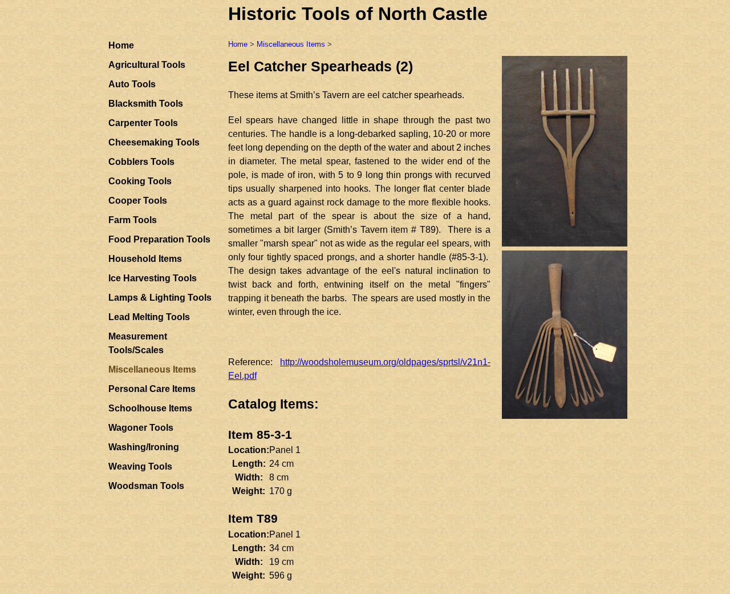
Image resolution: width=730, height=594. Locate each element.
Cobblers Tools (141, 162)
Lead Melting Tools (149, 317)
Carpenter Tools (143, 123)
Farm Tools (132, 220)
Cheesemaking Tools (154, 142)
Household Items (145, 259)
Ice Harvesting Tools (152, 278)
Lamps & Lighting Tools (160, 297)
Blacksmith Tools (145, 103)
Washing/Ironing (143, 447)
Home (121, 45)
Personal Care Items (152, 389)
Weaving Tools (140, 466)
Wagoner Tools (140, 428)
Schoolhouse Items (150, 408)
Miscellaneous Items (291, 44)
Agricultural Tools (146, 65)
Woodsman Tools (146, 486)
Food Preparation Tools (159, 239)
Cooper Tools (137, 200)
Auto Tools (132, 84)
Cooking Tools (140, 181)
